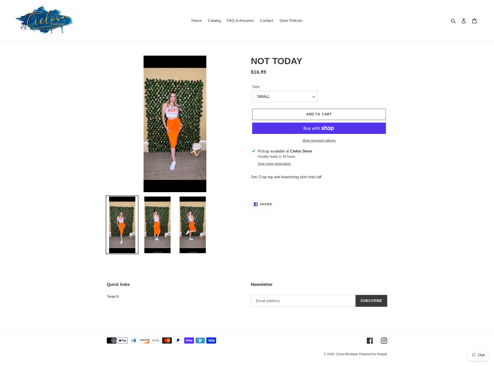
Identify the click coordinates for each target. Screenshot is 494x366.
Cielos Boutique (347, 354)
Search (113, 296)
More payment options (319, 140)
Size (256, 86)
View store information (274, 164)
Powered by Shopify (373, 354)
